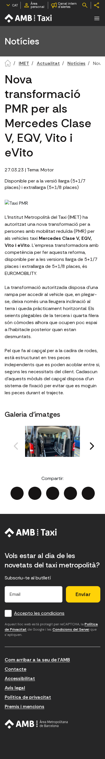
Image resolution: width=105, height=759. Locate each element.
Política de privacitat (28, 697)
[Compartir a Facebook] (17, 493)
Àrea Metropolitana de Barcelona (36, 724)
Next (79, 453)
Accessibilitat (20, 678)
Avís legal (15, 688)
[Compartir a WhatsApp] (88, 493)
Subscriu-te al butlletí (28, 578)
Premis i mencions (24, 706)
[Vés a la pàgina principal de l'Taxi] (28, 18)
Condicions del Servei (70, 629)
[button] (96, 18)
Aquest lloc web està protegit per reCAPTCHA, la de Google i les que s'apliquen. (51, 629)
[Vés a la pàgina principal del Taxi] (31, 532)
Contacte (15, 669)
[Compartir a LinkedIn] (52, 493)
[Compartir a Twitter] (34, 493)
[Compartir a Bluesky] (70, 493)
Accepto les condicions (39, 613)
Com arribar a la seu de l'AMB (37, 660)
